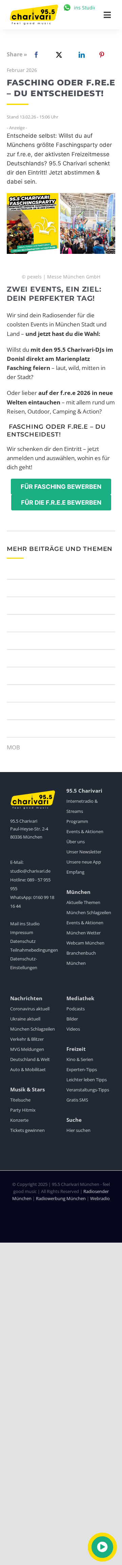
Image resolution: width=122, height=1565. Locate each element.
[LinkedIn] (80, 54)
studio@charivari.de (30, 871)
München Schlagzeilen (88, 912)
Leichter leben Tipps (86, 1080)
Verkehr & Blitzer (27, 1039)
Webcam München (85, 943)
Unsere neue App (83, 862)
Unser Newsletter (83, 852)
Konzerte (19, 1120)
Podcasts (75, 1009)
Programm (77, 821)
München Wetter (83, 933)
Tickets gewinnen (27, 1130)
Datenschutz (23, 941)
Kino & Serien (79, 1059)
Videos (73, 1029)
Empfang (75, 872)
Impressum (21, 932)
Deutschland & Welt (30, 1059)
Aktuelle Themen (83, 902)
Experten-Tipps (81, 1069)
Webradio (100, 1198)
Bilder (72, 1019)
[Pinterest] (101, 54)
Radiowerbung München (61, 1198)
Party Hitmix (23, 1110)
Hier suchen (78, 1130)
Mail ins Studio (25, 924)
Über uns (75, 842)
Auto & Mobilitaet (28, 1069)
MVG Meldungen (27, 1049)
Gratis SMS (77, 1100)
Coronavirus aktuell (29, 1009)
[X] (57, 54)
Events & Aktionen (84, 831)
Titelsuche (20, 1100)
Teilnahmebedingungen (34, 950)
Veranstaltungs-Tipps (87, 1090)
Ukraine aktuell (25, 1019)
